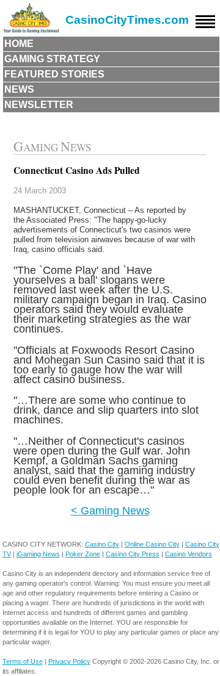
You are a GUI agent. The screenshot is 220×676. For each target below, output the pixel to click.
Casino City (102, 544)
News (19, 89)
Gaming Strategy (52, 59)
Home (19, 43)
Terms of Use (22, 661)
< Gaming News (110, 510)
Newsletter (38, 104)
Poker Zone (82, 554)
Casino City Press (133, 554)
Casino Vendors (188, 554)
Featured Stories (54, 74)
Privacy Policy (69, 661)
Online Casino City (152, 544)
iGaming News (38, 554)
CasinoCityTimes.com (127, 19)
